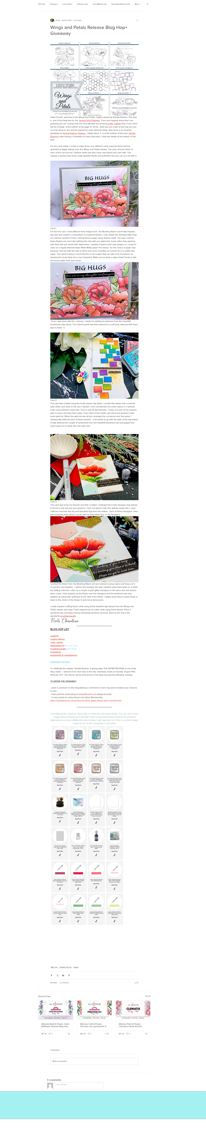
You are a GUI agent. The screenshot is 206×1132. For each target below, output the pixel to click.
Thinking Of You (65, 967)
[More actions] (137, 20)
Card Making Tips (100, 4)
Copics (75, 967)
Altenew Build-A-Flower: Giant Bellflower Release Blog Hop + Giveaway (55, 1025)
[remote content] (94, 826)
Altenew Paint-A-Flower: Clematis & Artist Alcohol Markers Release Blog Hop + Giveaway (132, 1025)
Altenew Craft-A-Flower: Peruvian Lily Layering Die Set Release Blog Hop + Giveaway (94, 1025)
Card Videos (67, 4)
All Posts (41, 4)
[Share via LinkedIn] (63, 975)
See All (147, 996)
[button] (147, 4)
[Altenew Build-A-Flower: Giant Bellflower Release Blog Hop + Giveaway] (56, 1010)
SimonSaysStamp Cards (120, 4)
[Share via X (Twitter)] (57, 975)
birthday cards (82, 4)
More (137, 4)
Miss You (54, 967)
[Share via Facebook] (51, 975)
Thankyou (54, 4)
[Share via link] (69, 975)
